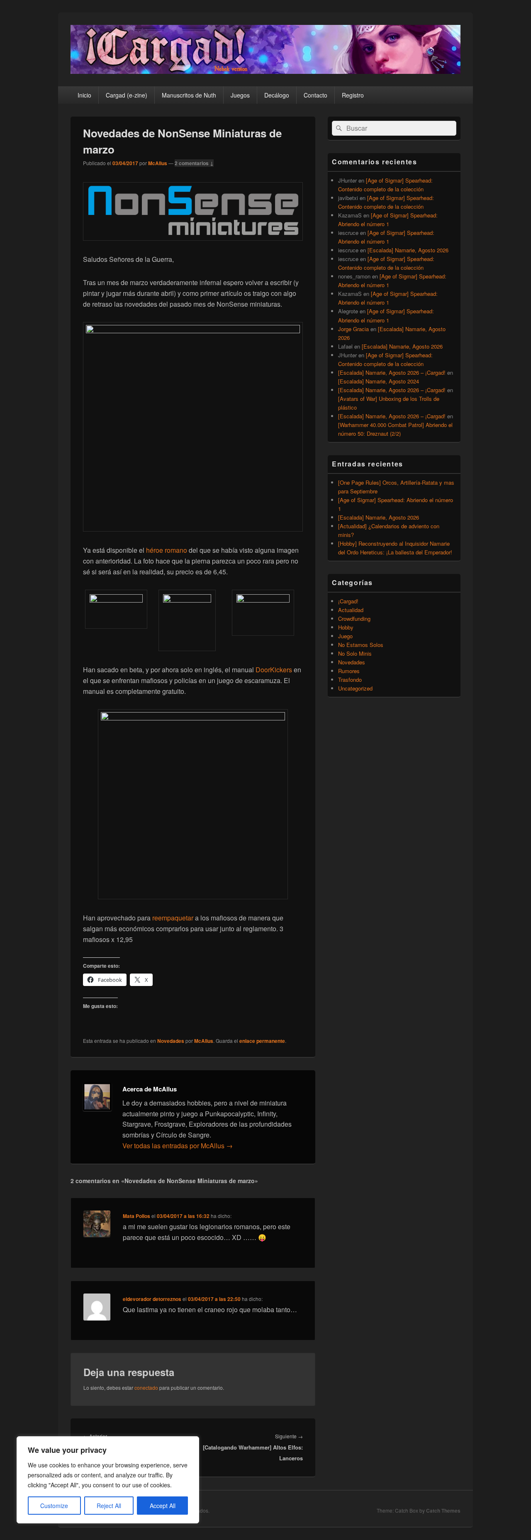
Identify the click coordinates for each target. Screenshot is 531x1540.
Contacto (315, 95)
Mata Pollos (136, 1216)
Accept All (162, 1505)
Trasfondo (350, 679)
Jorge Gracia (353, 329)
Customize (54, 1505)
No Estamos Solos (360, 645)
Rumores (349, 671)
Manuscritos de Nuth (189, 95)
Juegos (240, 95)
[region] (108, 1479)
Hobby (345, 627)
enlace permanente (262, 1041)
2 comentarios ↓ (194, 163)
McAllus (157, 163)
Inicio (84, 95)
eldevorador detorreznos (152, 1299)
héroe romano (166, 550)
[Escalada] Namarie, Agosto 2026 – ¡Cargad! (392, 372)
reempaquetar (172, 918)
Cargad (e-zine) (126, 95)
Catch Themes (443, 1510)
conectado (146, 1387)
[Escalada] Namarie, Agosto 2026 (408, 250)
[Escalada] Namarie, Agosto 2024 (378, 381)
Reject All (109, 1505)
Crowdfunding (354, 618)
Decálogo (276, 95)
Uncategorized (355, 688)
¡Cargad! (348, 601)
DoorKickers (274, 669)
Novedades (170, 1041)
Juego (345, 636)
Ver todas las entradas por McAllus (177, 1145)
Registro (353, 95)
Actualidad (350, 610)
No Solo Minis (355, 653)
